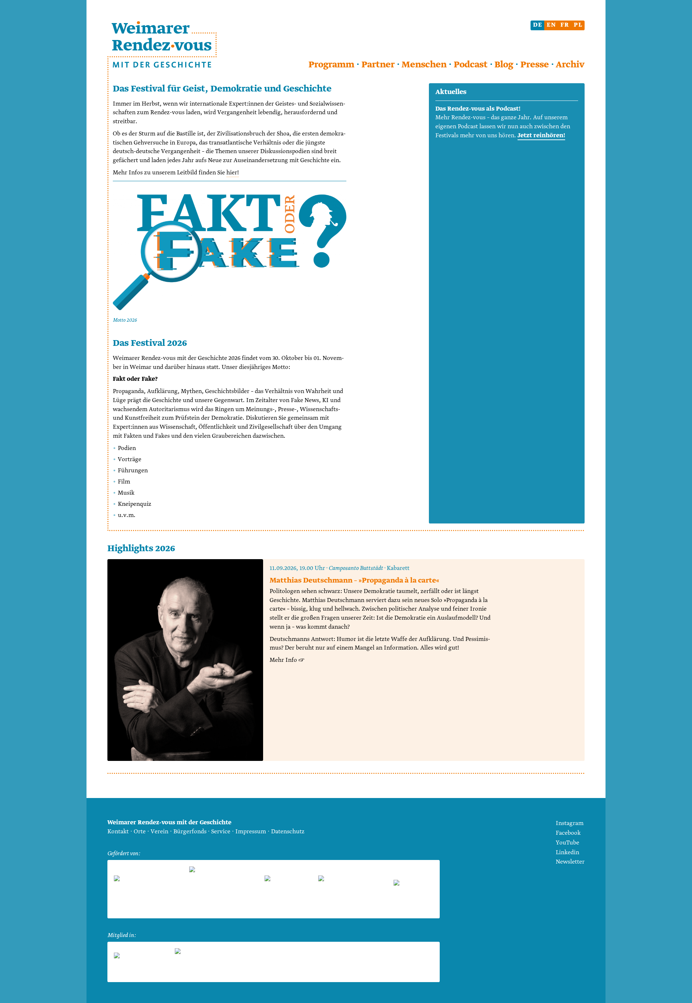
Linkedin (567, 852)
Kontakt (118, 831)
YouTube (567, 843)
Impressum (250, 831)
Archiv (570, 65)
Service (220, 831)
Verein (159, 831)
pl (578, 25)
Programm (331, 65)
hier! (232, 173)
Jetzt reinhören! (541, 135)
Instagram (570, 823)
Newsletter (570, 862)
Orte (140, 831)
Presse (534, 65)
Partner (378, 65)
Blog (503, 65)
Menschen (424, 65)
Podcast (471, 65)
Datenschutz (288, 831)
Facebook (568, 833)
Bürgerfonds (190, 831)
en (551, 25)
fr (564, 25)
